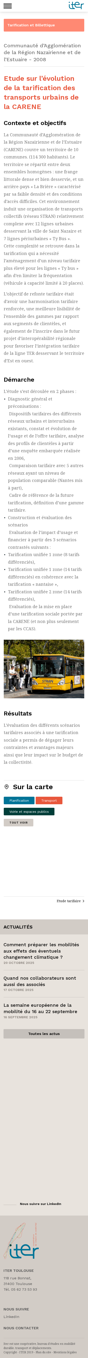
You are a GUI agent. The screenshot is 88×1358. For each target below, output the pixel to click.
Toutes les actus (44, 1033)
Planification (19, 800)
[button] (7, 6)
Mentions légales (65, 1352)
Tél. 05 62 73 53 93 (20, 1289)
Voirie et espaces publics (29, 811)
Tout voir (18, 822)
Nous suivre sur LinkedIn (40, 1204)
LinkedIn (11, 1316)
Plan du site (43, 1352)
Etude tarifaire (69, 901)
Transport (49, 800)
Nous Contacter (21, 1328)
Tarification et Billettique (31, 25)
